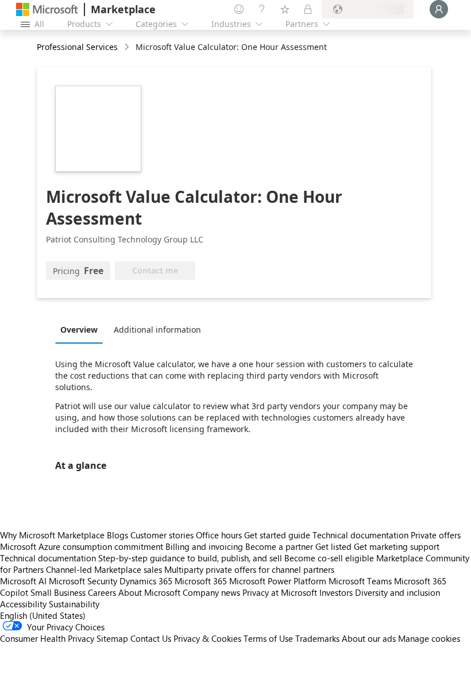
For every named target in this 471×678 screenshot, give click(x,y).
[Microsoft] (47, 9)
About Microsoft (149, 592)
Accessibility (23, 604)
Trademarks (317, 638)
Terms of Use (268, 638)
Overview (79, 329)
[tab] (82, 329)
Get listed (333, 546)
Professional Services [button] (77, 46)
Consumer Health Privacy (47, 638)
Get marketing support (396, 546)
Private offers (436, 535)
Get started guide (277, 535)
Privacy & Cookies (207, 638)
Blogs (117, 535)
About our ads (369, 638)
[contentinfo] (127, 47)
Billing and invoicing (204, 546)
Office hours (219, 535)
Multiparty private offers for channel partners (249, 569)
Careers (102, 592)
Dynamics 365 (145, 581)
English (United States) (43, 615)
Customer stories (162, 535)
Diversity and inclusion (397, 592)
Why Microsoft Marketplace (52, 535)
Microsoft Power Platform (277, 581)
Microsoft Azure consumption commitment (82, 546)
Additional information (157, 329)
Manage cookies (429, 638)
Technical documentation (360, 535)
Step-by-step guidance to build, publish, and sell (190, 558)
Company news (211, 592)
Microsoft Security (83, 581)
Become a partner (279, 546)
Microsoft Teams (360, 581)
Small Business (58, 592)
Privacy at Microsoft (279, 592)
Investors (336, 592)
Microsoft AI (23, 581)
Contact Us (150, 638)
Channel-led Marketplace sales (104, 569)
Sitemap (112, 638)
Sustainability (74, 604)
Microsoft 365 (201, 581)
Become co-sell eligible (329, 558)
